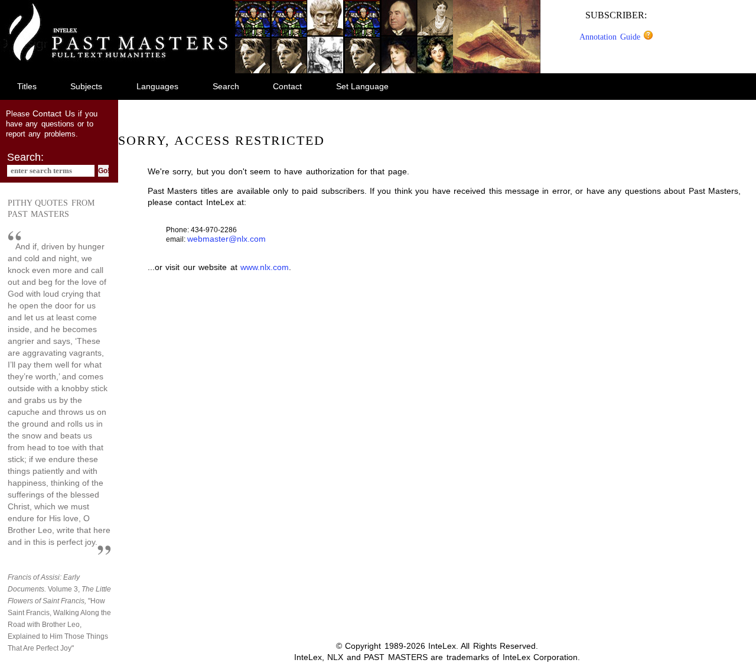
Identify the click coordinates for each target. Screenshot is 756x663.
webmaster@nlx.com (226, 238)
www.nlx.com (264, 267)
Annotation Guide (611, 36)
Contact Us (53, 113)
